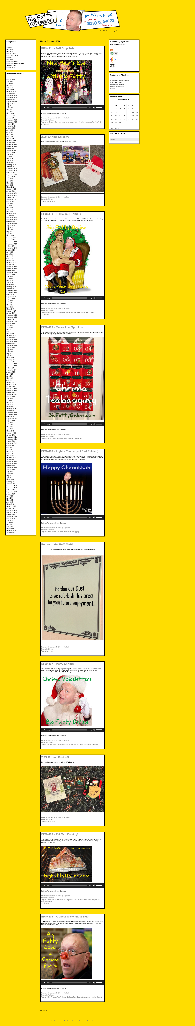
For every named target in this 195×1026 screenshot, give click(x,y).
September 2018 (11, 272)
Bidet (48, 997)
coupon (94, 900)
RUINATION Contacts (117, 85)
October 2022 (10, 173)
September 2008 (11, 516)
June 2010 (9, 473)
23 (116, 119)
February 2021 (11, 213)
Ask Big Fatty (50, 312)
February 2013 (11, 408)
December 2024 (11, 120)
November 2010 (11, 463)
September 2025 (11, 102)
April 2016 (9, 331)
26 (128, 119)
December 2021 (11, 193)
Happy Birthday (79, 122)
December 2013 (11, 388)
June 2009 (9, 498)
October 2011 (10, 441)
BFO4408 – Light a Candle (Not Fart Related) (69, 451)
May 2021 (9, 207)
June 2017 (9, 303)
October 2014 (10, 368)
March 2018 (10, 284)
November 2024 (11, 122)
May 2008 (9, 524)
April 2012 (9, 429)
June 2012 (9, 425)
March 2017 (10, 309)
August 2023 (10, 152)
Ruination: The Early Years (15, 63)
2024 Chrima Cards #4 (55, 757)
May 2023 (9, 158)
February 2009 (11, 506)
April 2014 (9, 380)
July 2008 (9, 520)
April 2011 (9, 453)
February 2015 (11, 360)
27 (133, 119)
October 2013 (10, 392)
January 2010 (10, 484)
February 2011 (11, 457)
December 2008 (11, 510)
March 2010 (10, 480)
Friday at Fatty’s (56, 997)
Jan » (116, 128)
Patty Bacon (77, 997)
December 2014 (11, 364)
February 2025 (11, 116)
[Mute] (94, 107)
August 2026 (10, 79)
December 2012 (11, 413)
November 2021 (11, 195)
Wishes (91, 312)
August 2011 (10, 445)
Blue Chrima (78, 900)
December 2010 (11, 461)
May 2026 (9, 85)
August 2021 (10, 201)
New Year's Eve (97, 122)
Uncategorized (11, 67)
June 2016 (9, 327)
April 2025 (9, 112)
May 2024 (9, 134)
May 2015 (9, 354)
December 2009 (11, 486)
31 (120, 123)
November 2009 (11, 488)
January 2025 (10, 118)
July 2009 (9, 496)
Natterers (9, 57)
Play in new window (53, 113)
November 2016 (11, 317)
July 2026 (9, 81)
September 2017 (11, 297)
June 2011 (9, 449)
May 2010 (9, 476)
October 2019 (10, 246)
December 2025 (11, 95)
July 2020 (9, 228)
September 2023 (11, 150)
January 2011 (10, 459)
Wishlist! (112, 89)
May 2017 (9, 305)
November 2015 (11, 341)
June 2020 (9, 230)
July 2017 (9, 301)
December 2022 (11, 169)
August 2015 (10, 347)
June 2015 (9, 352)
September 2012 (11, 419)
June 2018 (9, 278)
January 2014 (10, 386)
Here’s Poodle (11, 53)
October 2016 (10, 319)
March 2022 (10, 187)
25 (124, 119)
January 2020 (10, 240)
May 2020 (9, 232)
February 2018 (11, 286)
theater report (86, 997)
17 (120, 116)
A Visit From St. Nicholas (54, 900)
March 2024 (10, 138)
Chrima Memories (62, 744)
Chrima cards (50, 201)
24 (120, 119)
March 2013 (10, 406)
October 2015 (10, 343)
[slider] (99, 107)
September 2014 (11, 370)
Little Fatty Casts (12, 55)
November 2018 (11, 268)
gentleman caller (51, 122)
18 (124, 116)
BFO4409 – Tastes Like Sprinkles (62, 327)
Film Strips (10, 51)
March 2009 (10, 504)
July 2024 (9, 130)
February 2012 (11, 433)
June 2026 (9, 83)
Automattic (90, 1021)
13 (133, 112)
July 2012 (9, 423)
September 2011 (11, 443)
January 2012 (10, 435)
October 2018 (10, 270)
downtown (72, 744)
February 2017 (11, 311)
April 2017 (9, 307)
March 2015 (10, 358)
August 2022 (10, 177)
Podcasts (51, 120)
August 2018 (10, 274)
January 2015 (10, 362)
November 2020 (11, 219)
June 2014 (9, 376)
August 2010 (10, 469)
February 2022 (11, 189)
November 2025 (11, 97)
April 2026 (9, 87)
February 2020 (11, 238)
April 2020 (9, 234)
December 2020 (11, 217)
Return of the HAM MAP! (57, 544)
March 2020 (10, 236)
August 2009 (10, 494)
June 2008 (9, 522)
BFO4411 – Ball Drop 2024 (58, 48)
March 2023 (10, 163)
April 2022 (9, 185)
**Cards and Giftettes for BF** (119, 81)
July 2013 (9, 398)
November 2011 (11, 439)
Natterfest (88, 122)
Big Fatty (67, 118)
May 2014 (9, 378)
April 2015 (9, 356)
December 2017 (11, 291)
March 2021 (10, 211)
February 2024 (11, 140)
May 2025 (9, 110)
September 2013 (11, 394)
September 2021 (11, 199)
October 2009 (10, 490)
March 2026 (10, 89)
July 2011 (9, 447)
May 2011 (9, 451)
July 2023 (9, 154)
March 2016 (10, 333)
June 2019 (9, 254)
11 (124, 112)
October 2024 (10, 124)
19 (128, 116)
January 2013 (10, 410)
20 (133, 116)
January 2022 (10, 191)
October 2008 (10, 514)
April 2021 (9, 209)
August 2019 (10, 250)
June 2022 (9, 181)
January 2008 (10, 532)
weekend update (82, 312)
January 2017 (10, 313)
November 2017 (11, 293)
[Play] (44, 107)
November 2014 (11, 366)
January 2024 (10, 142)
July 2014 (9, 374)
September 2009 (11, 492)
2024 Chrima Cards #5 (55, 136)
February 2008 (11, 530)
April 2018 (9, 282)
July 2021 (9, 203)
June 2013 (9, 400)
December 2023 (11, 144)
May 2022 (9, 183)
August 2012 (10, 421)
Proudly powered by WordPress (61, 1021)
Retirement (78, 438)
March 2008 (10, 528)
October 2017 (10, 295)
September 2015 (11, 345)
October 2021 (10, 197)
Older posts (43, 1011)
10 (120, 112)
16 (116, 116)
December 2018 (11, 266)
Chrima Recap (51, 438)
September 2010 (11, 467)
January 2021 (10, 215)
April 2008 (9, 526)
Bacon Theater (51, 744)
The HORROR (11, 65)
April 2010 (9, 478)
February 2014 (11, 384)
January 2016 (10, 337)
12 (128, 112)
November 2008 (11, 512)
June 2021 (9, 205)
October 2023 (10, 148)
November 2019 (11, 244)
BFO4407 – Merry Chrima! (57, 663)
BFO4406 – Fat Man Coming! (59, 834)
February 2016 (11, 335)
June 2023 (9, 156)
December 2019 (11, 242)
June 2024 (9, 132)
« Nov (112, 128)
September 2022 (11, 175)
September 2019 (11, 248)
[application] (72, 107)
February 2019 (11, 262)
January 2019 (10, 264)
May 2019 (9, 256)
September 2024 (11, 126)
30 (116, 123)
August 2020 (10, 226)
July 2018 (9, 276)
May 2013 (9, 402)
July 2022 (9, 179)
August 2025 (10, 104)
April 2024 (9, 136)
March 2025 (10, 114)
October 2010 (10, 465)
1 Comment (45, 124)
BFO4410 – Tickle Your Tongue (61, 213)
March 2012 (10, 431)
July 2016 (9, 325)
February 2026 (11, 91)
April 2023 (9, 160)
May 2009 (9, 500)
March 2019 (10, 260)
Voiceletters (95, 744)
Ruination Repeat (12, 61)
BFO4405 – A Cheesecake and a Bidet (65, 916)
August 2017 (10, 299)
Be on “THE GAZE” (116, 83)
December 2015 (11, 339)
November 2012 (11, 415)
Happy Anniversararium (65, 122)
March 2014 (10, 382)
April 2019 (9, 258)
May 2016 (9, 329)
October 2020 (10, 221)
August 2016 (10, 323)
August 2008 (10, 518)
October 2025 (10, 99)
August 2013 (10, 396)
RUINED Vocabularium (117, 87)
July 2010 (9, 471)
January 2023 (10, 167)
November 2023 (11, 146)
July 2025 (9, 106)
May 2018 (9, 280)
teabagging (75, 532)
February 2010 (11, 482)
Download (63, 113)
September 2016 (11, 321)
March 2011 (10, 455)
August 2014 (10, 372)
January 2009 (10, 508)
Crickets (50, 199)
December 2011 (11, 437)
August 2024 (10, 128)
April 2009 (9, 502)
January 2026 (10, 93)
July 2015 (9, 350)
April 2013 (9, 404)
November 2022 (11, 171)
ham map (60, 532)
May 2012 (9, 427)
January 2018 (10, 289)
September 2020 (11, 223)
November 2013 (11, 390)
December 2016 (11, 315)
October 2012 (10, 417)
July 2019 (9, 252)
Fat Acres (9, 49)
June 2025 (9, 108)
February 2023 (11, 165)
